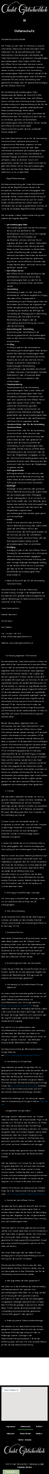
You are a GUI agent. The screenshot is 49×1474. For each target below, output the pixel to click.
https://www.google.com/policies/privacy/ (22, 1055)
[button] (24, 20)
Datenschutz (25, 1426)
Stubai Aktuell (25, 1433)
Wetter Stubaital (24, 1440)
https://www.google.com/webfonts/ (17, 1005)
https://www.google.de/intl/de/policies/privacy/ (26, 1194)
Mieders (39, 1433)
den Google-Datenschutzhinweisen (24, 1086)
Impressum (11, 1426)
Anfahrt (39, 1426)
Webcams (10, 1433)
